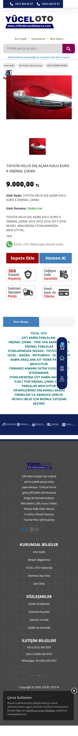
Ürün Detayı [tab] (21, 322)
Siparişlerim (38, 39)
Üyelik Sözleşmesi (39, 604)
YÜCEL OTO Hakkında (39, 568)
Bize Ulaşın (56, 39)
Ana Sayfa (20, 39)
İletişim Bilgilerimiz (39, 560)
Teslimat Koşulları (39, 612)
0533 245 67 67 (51, 4)
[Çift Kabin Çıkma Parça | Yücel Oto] (39, 21)
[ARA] (68, 48)
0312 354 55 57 (24, 4)
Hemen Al (56, 258)
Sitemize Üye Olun (39, 575)
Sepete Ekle (23, 258)
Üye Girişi (39, 583)
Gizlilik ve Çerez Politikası (40, 710)
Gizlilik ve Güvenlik (39, 627)
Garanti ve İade (39, 620)
